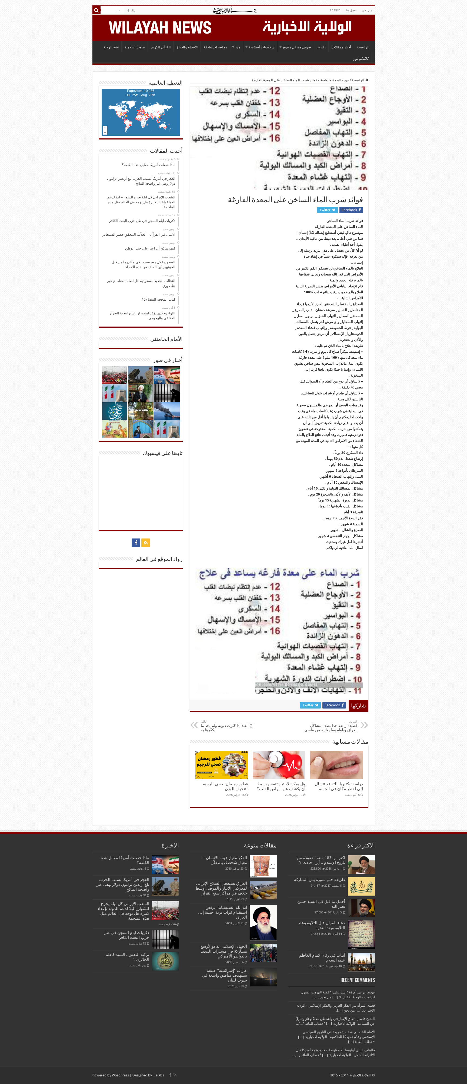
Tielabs (158, 1075)
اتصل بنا (351, 10)
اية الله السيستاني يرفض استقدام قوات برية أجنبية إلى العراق (222, 912)
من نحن (367, 10)
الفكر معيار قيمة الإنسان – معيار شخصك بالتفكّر (225, 860)
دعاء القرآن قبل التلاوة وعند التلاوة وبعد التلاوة (321, 925)
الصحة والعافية (330, 80)
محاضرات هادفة (215, 47)
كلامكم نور (361, 58)
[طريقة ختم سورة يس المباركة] (361, 886)
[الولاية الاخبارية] (307, 26)
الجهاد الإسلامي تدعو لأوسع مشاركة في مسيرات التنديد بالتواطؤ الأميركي (224, 951)
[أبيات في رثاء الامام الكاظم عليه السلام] (361, 962)
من (238, 47)
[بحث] (96, 10)
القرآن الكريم (161, 47)
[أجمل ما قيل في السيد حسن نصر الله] (361, 908)
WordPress (120, 1075)
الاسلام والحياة (187, 47)
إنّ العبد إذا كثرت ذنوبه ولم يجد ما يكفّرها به (227, 726)
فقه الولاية (111, 47)
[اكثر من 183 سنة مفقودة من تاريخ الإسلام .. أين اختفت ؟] (361, 864)
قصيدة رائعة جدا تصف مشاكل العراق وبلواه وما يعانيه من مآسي (331, 726)
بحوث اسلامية (135, 47)
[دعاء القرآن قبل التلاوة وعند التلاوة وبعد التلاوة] (361, 934)
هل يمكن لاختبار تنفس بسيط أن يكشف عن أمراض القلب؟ (281, 786)
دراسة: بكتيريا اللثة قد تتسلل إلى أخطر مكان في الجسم (339, 786)
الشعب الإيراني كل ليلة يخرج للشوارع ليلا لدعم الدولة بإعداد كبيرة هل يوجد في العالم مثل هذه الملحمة (123, 911)
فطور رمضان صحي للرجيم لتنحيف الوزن (225, 786)
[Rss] (133, 10)
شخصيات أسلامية (261, 47)
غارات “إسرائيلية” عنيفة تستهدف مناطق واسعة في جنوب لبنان (224, 975)
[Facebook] (128, 10)
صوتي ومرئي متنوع (297, 47)
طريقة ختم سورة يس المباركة (319, 879)
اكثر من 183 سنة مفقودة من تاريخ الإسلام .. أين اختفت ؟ (321, 860)
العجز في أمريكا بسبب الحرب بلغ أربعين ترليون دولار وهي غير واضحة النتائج (122, 884)
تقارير (321, 47)
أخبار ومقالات (341, 47)
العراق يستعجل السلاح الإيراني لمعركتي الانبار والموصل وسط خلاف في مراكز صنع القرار (221, 888)
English (335, 10)
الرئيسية (363, 47)
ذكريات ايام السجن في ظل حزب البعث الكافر (126, 935)
